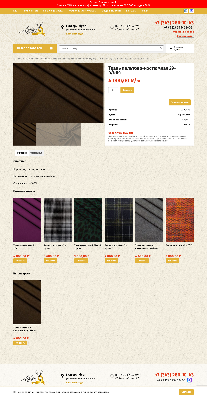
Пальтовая (105, 58)
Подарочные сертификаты (82, 11)
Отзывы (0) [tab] (36, 153)
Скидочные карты (111, 11)
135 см (187, 124)
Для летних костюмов (74, 55)
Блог (15, 11)
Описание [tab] (22, 153)
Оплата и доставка (52, 11)
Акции (145, 11)
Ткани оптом (31, 11)
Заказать (127, 90)
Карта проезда (74, 33)
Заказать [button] (20, 260)
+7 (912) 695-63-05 (178, 28)
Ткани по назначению (50, 58)
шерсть (186, 119)
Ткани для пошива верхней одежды (80, 58)
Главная (17, 58)
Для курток (108, 54)
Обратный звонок (183, 31)
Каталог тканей (30, 58)
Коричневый (184, 114)
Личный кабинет (185, 36)
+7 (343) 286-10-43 (174, 23)
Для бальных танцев (154, 54)
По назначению (36, 55)
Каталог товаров (29, 48)
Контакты (131, 11)
